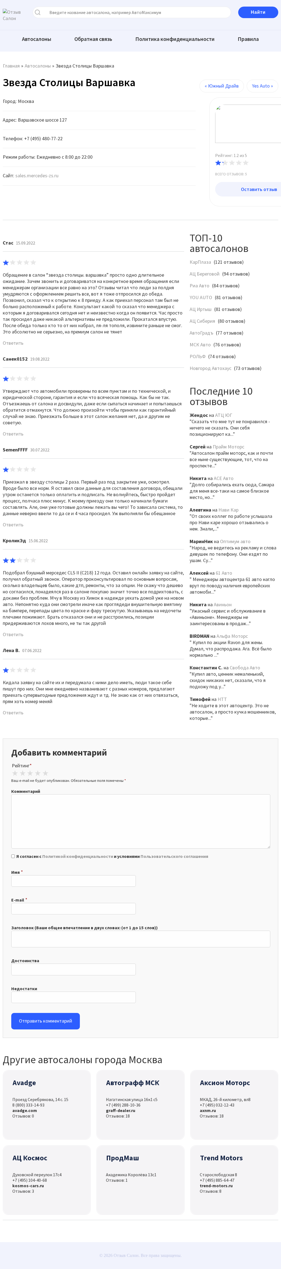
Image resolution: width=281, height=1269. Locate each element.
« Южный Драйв (222, 86)
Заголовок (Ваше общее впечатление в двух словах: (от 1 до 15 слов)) (84, 927)
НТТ (222, 699)
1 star (15, 773)
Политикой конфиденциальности (77, 856)
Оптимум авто (235, 541)
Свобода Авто (245, 667)
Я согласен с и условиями (112, 856)
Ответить (13, 343)
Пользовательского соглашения (174, 856)
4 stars (37, 773)
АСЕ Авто (224, 478)
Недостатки (24, 988)
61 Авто (224, 573)
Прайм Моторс (228, 446)
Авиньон (223, 604)
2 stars (22, 773)
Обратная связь (93, 38)
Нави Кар (228, 510)
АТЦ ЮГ (223, 415)
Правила (248, 38)
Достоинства (25, 960)
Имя (15, 872)
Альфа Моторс (232, 636)
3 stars (30, 773)
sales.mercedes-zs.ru (36, 175)
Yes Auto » (262, 86)
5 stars (45, 773)
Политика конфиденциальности (175, 38)
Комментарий (25, 791)
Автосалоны (36, 38)
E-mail (17, 900)
